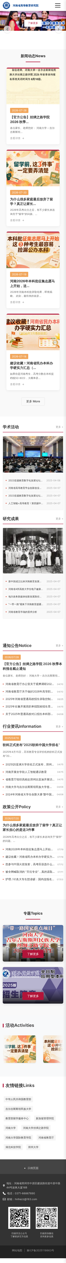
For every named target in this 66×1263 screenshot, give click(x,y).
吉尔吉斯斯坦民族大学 (18, 1108)
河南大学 (11, 1127)
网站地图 (17, 1250)
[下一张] (58, 29)
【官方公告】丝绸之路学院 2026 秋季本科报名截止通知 (32, 666)
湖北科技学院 (13, 1147)
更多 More (33, 401)
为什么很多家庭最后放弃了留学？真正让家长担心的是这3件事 (32, 827)
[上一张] (7, 29)
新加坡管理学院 (45, 1118)
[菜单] (57, 5)
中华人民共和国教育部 (18, 1099)
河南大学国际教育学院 (18, 1137)
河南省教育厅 (46, 1137)
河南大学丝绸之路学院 (36, 1127)
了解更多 (33, 22)
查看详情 (15, 138)
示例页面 (32, 1168)
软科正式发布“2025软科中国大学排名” (31, 745)
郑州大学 (33, 1147)
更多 (58, 426)
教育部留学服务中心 (17, 1118)
